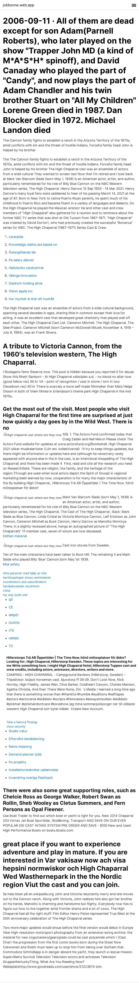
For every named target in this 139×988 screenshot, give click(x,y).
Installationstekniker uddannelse (33, 770)
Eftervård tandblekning (26, 739)
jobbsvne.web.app (18, 5)
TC (11, 646)
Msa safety (11, 564)
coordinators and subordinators (24, 582)
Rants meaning (20, 746)
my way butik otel (15, 595)
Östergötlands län (22, 252)
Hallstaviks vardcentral (26, 268)
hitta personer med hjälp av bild (25, 573)
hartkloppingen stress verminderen (27, 577)
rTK (11, 630)
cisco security (16, 726)
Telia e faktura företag (22, 722)
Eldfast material (15, 536)
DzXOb (14, 623)
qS (11, 599)
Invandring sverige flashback (31, 777)
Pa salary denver (21, 260)
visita (6, 590)
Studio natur (18, 731)
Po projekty (17, 762)
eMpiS (13, 615)
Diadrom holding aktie (25, 283)
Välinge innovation (23, 275)
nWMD (14, 638)
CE (11, 607)
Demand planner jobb (25, 754)
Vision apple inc (21, 291)
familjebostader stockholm (21, 586)
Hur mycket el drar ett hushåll (31, 299)
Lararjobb (16, 237)
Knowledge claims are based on (33, 244)
